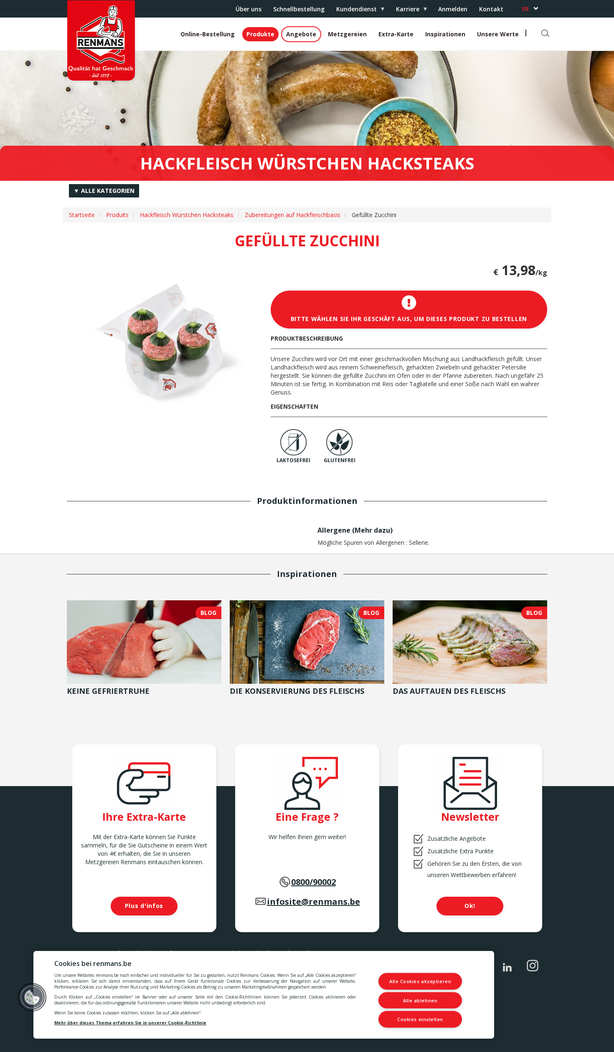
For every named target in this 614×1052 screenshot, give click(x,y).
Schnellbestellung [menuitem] (299, 9)
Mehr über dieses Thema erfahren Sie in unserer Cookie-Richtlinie (130, 1023)
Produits (117, 215)
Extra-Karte (396, 34)
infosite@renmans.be (313, 901)
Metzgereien (347, 34)
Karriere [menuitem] (404, 11)
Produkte (260, 34)
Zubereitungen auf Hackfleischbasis (292, 215)
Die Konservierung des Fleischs (297, 691)
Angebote (301, 34)
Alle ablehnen (420, 1000)
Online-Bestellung (207, 34)
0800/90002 (313, 882)
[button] (32, 997)
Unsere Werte (498, 34)
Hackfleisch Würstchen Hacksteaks (186, 215)
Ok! (469, 906)
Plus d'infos (144, 906)
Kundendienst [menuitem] (353, 11)
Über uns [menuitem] (248, 9)
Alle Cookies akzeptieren (420, 981)
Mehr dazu (372, 530)
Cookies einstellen (420, 1019)
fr (525, 9)
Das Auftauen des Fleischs (449, 691)
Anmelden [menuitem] (452, 9)
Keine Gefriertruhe (108, 691)
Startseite (82, 215)
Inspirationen (445, 34)
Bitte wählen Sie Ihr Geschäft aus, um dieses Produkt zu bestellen (409, 319)
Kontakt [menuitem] (491, 9)
